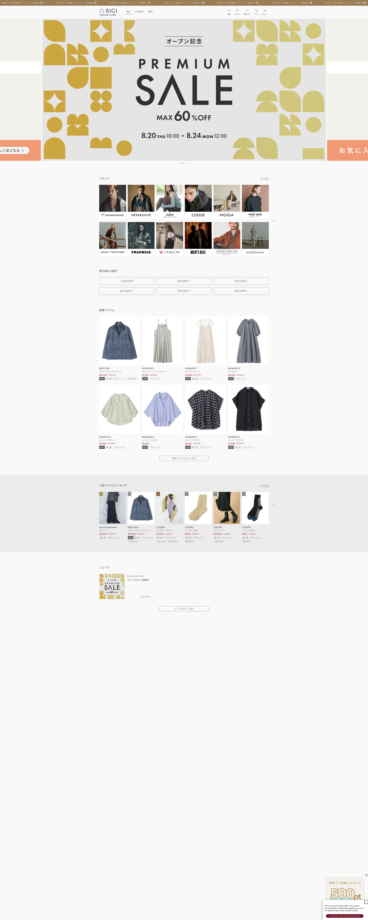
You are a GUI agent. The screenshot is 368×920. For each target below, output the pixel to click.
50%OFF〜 (241, 281)
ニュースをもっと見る (184, 608)
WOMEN (139, 11)
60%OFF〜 (126, 291)
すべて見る (264, 178)
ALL (128, 11)
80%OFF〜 (241, 291)
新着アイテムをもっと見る (184, 458)
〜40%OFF (126, 281)
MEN (150, 11)
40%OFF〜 (184, 281)
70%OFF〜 (184, 291)
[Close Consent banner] (366, 902)
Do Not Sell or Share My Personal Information (345, 916)
